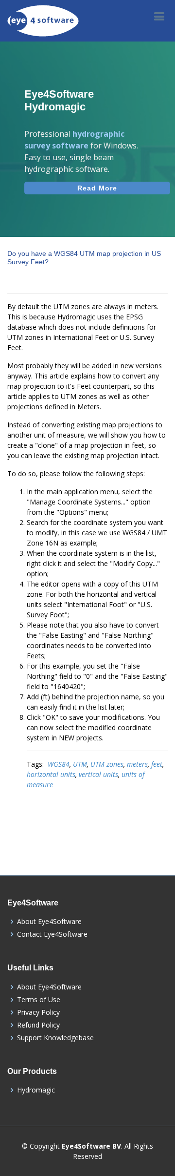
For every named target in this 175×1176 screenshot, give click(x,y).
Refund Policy (38, 1025)
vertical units (98, 774)
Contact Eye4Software (52, 934)
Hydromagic (36, 1090)
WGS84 (59, 764)
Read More (97, 188)
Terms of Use (38, 999)
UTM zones (106, 764)
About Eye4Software (49, 921)
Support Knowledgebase (55, 1037)
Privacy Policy (38, 1012)
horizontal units (51, 774)
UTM (80, 764)
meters (137, 764)
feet (156, 764)
